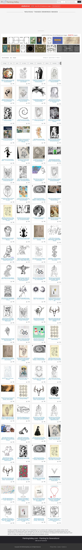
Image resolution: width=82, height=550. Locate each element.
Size (11, 57)
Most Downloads (5, 57)
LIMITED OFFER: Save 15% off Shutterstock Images (54, 35)
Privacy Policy (53, 546)
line (11, 63)
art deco (24, 63)
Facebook (44, 540)
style (17, 63)
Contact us (63, 546)
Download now (56, 6)
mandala (54, 63)
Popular (14, 57)
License (59, 546)
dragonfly (39, 63)
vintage (4, 63)
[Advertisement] (41, 22)
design (31, 63)
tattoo (47, 63)
